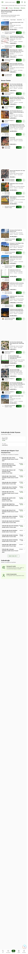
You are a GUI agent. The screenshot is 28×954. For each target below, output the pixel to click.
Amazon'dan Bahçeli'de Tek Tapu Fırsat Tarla (17, 171)
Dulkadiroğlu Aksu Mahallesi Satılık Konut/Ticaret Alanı (9, 483)
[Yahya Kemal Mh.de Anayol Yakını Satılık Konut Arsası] (5, 259)
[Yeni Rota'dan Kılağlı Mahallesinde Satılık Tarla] (5, 373)
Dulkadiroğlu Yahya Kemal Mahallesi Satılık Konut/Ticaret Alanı (10, 477)
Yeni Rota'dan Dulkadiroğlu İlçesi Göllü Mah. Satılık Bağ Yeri (17, 383)
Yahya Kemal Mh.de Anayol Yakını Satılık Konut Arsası (16, 257)
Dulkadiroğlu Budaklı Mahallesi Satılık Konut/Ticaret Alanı (10, 536)
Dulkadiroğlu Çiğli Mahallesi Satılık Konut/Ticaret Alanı (9, 545)
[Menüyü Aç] (2, 2)
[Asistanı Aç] (24, 947)
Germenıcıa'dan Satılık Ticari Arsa (16, 23)
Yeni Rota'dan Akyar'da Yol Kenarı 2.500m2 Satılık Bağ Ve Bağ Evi (17, 112)
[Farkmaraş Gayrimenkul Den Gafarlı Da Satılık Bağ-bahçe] (5, 312)
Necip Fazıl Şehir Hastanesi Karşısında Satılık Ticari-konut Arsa (17, 65)
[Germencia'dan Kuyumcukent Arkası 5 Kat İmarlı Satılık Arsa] (5, 39)
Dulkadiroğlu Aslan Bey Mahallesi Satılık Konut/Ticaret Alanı (10, 493)
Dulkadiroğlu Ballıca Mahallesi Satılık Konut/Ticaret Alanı (10, 517)
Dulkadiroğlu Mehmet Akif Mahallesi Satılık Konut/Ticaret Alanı (8, 471)
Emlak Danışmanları (12, 574)
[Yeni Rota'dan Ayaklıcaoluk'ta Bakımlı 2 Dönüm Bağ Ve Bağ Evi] (5, 100)
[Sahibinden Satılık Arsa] (5, 273)
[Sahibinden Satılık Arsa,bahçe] (5, 286)
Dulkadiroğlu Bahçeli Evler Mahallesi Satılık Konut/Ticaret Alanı (10, 512)
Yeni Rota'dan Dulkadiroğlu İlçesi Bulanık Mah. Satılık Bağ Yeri (17, 343)
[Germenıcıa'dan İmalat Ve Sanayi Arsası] (5, 233)
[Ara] (18, 2)
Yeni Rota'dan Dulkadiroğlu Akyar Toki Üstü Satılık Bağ (16, 84)
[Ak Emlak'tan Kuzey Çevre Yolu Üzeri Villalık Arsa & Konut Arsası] (5, 128)
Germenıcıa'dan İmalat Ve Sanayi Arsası (16, 231)
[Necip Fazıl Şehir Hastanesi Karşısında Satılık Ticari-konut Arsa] (5, 66)
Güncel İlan (19, 19)
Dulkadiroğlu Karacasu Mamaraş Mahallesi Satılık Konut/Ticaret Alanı (9, 465)
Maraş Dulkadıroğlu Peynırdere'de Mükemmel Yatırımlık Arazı (15, 357)
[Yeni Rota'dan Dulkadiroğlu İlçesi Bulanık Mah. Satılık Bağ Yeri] (5, 345)
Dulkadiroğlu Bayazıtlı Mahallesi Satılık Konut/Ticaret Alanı (10, 526)
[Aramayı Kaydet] (22, 2)
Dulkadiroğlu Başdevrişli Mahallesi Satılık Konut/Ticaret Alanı (11, 521)
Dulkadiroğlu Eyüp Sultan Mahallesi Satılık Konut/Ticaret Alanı (10, 459)
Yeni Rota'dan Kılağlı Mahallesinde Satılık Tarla (16, 370)
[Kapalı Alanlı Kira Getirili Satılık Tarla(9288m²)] (5, 200)
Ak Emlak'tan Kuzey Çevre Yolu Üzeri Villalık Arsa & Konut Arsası (17, 125)
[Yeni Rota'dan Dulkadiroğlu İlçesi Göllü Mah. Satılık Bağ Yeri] (5, 386)
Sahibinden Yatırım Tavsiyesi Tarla (16, 184)
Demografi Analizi (11, 566)
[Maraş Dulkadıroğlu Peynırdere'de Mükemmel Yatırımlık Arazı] (5, 359)
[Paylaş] (24, 2)
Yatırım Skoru (6, 19)
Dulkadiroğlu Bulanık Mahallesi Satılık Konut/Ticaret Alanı (10, 540)
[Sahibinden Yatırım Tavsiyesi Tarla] (5, 186)
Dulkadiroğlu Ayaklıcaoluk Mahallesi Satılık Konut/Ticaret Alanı (8, 499)
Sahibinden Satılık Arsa (15, 270)
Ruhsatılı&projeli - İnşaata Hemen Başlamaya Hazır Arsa (16, 50)
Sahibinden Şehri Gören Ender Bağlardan (17, 297)
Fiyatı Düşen (13, 19)
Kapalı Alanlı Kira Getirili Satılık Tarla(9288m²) (17, 197)
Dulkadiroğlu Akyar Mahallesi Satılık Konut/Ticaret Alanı (9, 487)
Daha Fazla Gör (13, 556)
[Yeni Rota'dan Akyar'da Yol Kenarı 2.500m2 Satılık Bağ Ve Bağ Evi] (5, 114)
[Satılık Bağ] (5, 141)
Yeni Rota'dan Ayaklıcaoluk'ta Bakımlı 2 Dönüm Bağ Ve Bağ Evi (17, 98)
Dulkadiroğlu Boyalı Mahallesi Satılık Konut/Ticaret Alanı (9, 531)
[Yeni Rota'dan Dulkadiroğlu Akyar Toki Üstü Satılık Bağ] (5, 87)
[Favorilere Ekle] (23, 32)
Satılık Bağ (12, 137)
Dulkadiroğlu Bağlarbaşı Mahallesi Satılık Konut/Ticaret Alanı (10, 505)
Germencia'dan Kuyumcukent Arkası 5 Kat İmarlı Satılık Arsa (17, 37)
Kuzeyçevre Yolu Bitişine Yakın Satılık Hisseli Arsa (17, 244)
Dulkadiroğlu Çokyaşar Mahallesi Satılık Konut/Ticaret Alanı (10, 551)
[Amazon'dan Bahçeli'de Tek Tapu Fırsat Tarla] (5, 173)
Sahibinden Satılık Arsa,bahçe (17, 283)
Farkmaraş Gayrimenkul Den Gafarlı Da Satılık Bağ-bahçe (16, 310)
